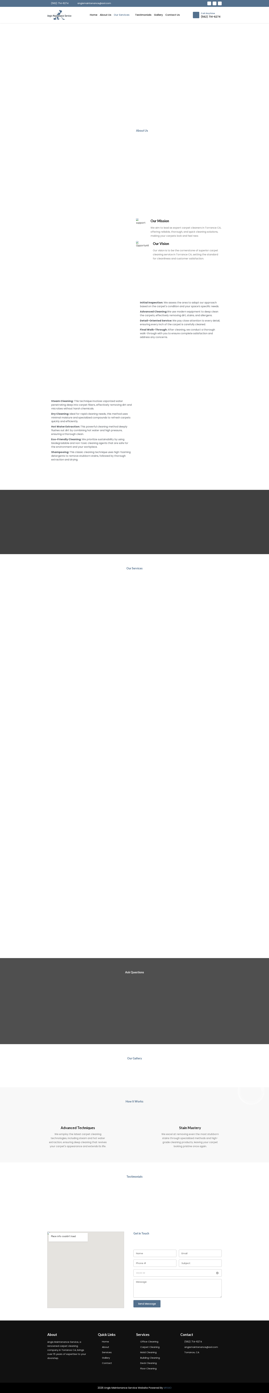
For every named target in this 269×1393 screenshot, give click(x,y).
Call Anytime (208, 13)
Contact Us (172, 15)
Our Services (122, 15)
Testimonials (143, 15)
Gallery (158, 15)
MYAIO (168, 1388)
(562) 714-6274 (210, 17)
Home (93, 15)
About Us (105, 15)
